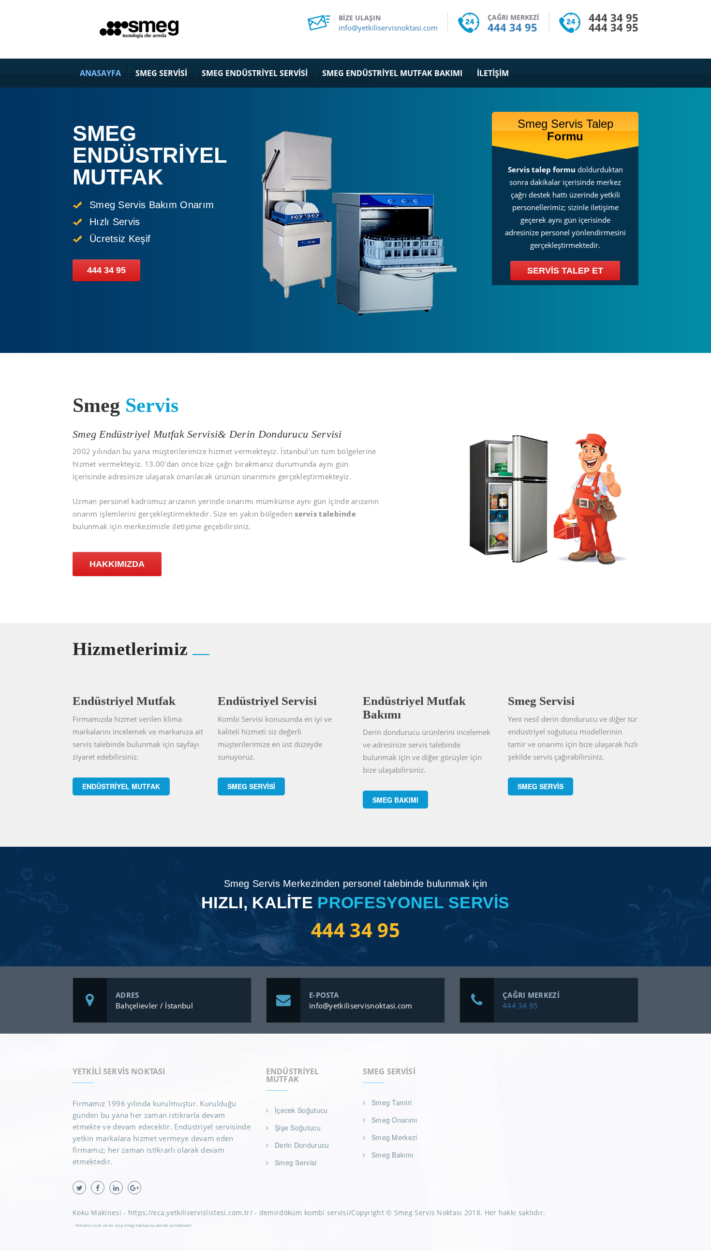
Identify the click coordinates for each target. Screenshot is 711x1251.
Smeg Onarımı (394, 1120)
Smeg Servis (540, 786)
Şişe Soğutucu (298, 1127)
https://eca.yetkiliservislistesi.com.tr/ (190, 1212)
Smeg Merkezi (394, 1137)
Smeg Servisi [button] (161, 73)
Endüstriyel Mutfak (121, 786)
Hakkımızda (117, 564)
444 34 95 (512, 27)
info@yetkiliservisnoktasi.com (388, 27)
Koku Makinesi (97, 1212)
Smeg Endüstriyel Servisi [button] (255, 73)
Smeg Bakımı (395, 800)
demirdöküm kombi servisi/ (305, 1212)
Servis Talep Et (565, 270)
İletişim (493, 73)
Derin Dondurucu (302, 1145)
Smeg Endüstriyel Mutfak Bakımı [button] (392, 73)
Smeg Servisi (251, 786)
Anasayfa (100, 73)
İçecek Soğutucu (301, 1110)
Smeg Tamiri (391, 1102)
